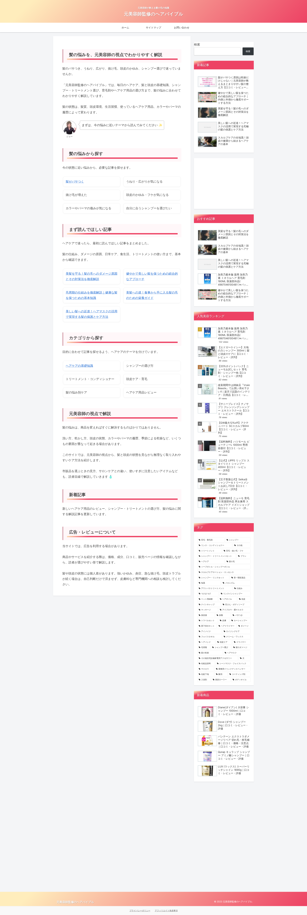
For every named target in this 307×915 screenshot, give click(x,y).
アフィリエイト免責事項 (166, 910)
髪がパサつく (75, 181)
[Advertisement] (224, 183)
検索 (197, 44)
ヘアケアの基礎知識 (79, 366)
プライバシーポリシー (140, 910)
